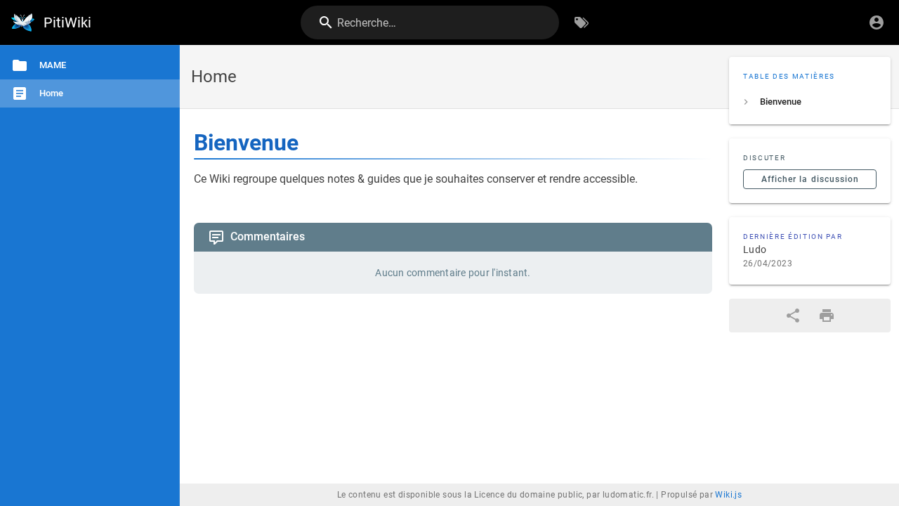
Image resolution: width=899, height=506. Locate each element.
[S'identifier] (876, 22)
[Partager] (793, 315)
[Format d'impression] (827, 315)
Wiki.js (728, 495)
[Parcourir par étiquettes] (581, 22)
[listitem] (810, 102)
